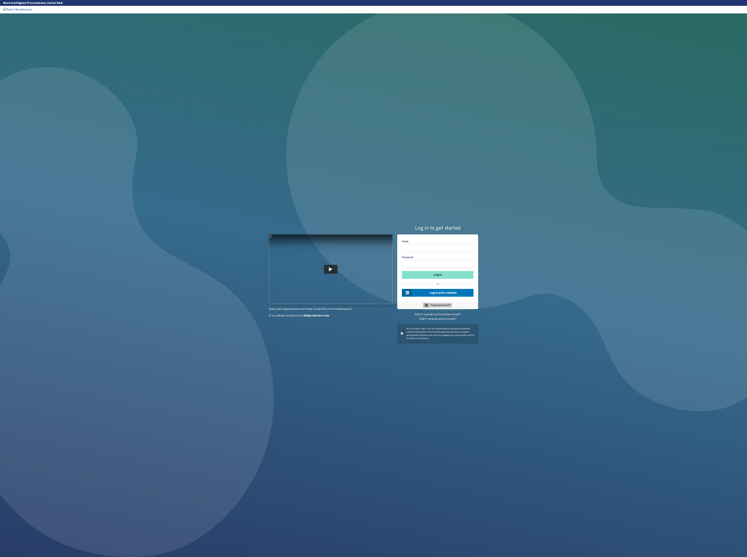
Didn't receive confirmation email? (438, 314)
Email (405, 241)
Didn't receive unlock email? (437, 319)
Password (407, 257)
